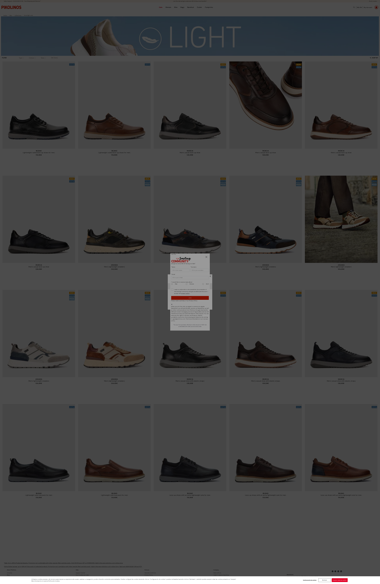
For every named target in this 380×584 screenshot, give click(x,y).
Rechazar (324, 580)
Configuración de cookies (309, 580)
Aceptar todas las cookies (340, 580)
